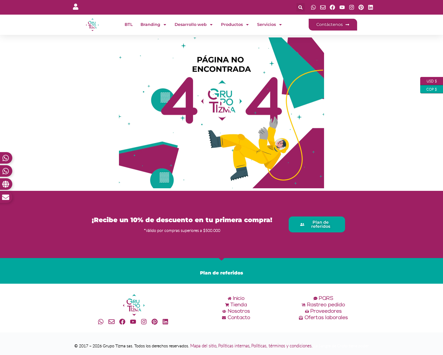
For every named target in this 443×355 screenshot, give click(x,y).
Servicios (266, 24)
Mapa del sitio (203, 345)
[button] (300, 7)
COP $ (428, 88)
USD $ (428, 80)
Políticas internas (233, 345)
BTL (129, 24)
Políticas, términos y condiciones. (282, 345)
